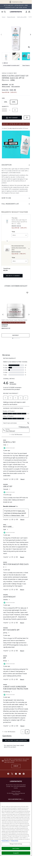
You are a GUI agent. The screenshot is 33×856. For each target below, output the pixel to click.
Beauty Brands (11, 17)
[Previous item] (3, 314)
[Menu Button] (2, 11)
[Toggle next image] (30, 34)
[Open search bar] (5, 11)
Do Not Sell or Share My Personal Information (16, 794)
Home (3, 17)
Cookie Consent (16, 791)
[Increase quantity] (14, 110)
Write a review (6, 86)
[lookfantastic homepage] (16, 11)
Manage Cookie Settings (16, 843)
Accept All (15, 853)
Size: (3, 98)
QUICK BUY (15, 335)
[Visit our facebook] (8, 774)
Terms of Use (14, 840)
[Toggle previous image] (1, 34)
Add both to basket (13, 275)
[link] (26, 11)
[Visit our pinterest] (24, 774)
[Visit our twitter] (12, 774)
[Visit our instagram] (16, 774)
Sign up (16, 766)
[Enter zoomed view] (29, 47)
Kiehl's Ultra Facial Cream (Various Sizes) (14, 320)
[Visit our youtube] (20, 774)
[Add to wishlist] (27, 117)
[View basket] (29, 11)
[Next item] (29, 314)
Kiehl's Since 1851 (22, 17)
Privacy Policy (5, 840)
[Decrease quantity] (4, 110)
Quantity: (5, 106)
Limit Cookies (15, 848)
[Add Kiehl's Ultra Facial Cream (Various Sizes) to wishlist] (27, 293)
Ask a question (15, 86)
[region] (16, 829)
